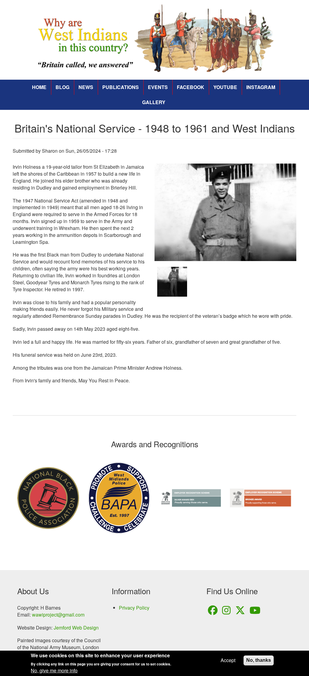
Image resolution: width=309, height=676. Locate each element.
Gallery (153, 102)
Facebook (190, 87)
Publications (120, 87)
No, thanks (258, 660)
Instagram (260, 87)
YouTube (225, 87)
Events (158, 87)
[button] (225, 212)
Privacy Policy (134, 607)
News (85, 87)
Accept (228, 660)
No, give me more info (54, 670)
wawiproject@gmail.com (58, 614)
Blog (62, 87)
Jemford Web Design (76, 627)
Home (39, 87)
